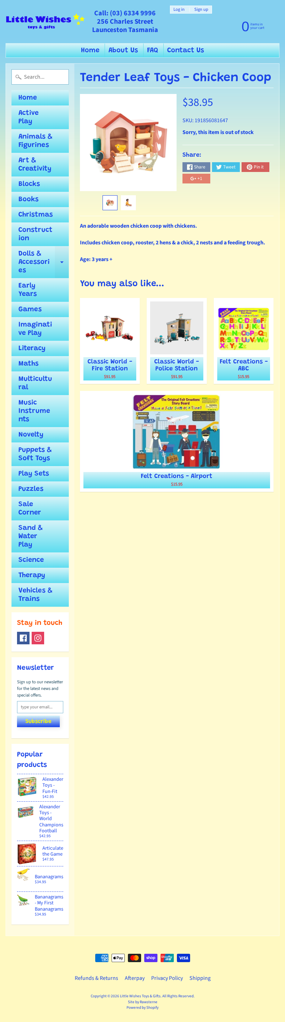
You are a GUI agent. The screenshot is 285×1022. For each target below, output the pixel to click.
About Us (123, 50)
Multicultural (35, 383)
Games (30, 309)
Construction (35, 234)
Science (31, 560)
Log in (179, 9)
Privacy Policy (167, 978)
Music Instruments (34, 411)
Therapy (31, 575)
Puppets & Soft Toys (35, 454)
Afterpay (135, 978)
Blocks (29, 184)
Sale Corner (29, 508)
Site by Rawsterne (142, 1002)
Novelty (30, 434)
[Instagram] (38, 638)
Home (90, 50)
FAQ (152, 50)
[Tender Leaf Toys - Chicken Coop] (110, 202)
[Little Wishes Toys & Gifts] (45, 22)
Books (28, 199)
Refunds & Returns (96, 978)
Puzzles (30, 489)
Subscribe (38, 721)
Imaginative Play (35, 329)
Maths (28, 363)
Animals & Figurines (35, 141)
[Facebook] (23, 638)
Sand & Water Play (30, 536)
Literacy (32, 348)
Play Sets (33, 473)
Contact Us (185, 50)
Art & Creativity (34, 164)
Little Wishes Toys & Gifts (140, 996)
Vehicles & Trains (35, 595)
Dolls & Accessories (43, 262)
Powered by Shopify (142, 1007)
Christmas (35, 214)
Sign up (201, 9)
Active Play (28, 117)
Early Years (27, 290)
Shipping (200, 978)
